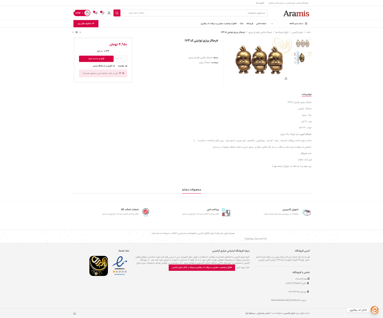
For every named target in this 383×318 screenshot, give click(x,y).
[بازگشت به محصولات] (76, 32)
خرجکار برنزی (204, 62)
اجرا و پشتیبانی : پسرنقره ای (258, 313)
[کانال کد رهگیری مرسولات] (375, 310)
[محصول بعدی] (73, 32)
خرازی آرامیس (297, 32)
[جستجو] (116, 12)
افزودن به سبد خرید (96, 58)
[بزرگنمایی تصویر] (286, 78)
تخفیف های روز (84, 23)
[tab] (307, 94)
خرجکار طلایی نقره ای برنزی (260, 32)
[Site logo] (296, 12)
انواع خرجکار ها (281, 32)
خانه (308, 32)
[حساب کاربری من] (109, 13)
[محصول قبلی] (80, 32)
